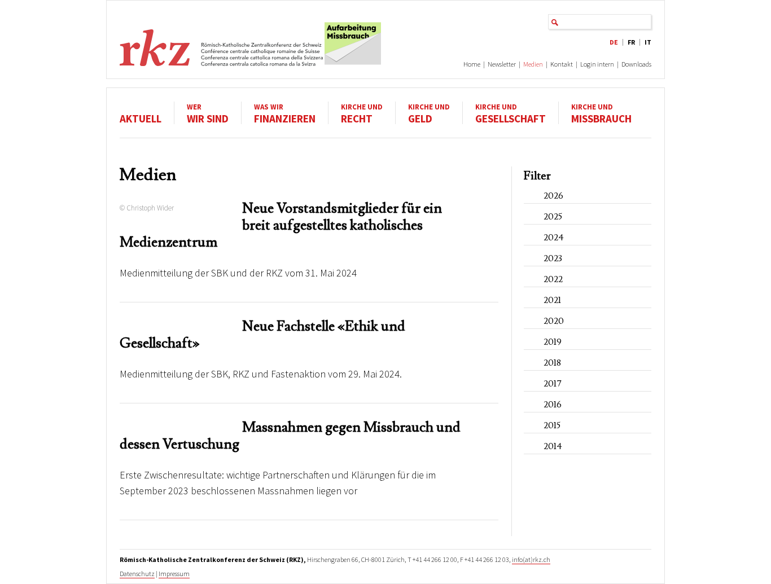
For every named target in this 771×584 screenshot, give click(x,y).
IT (648, 42)
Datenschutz (137, 573)
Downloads (636, 64)
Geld (429, 113)
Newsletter (502, 64)
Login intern (597, 64)
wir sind (208, 113)
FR (631, 42)
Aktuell (140, 118)
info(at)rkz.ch (531, 559)
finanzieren (285, 113)
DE (614, 42)
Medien (533, 64)
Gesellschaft (510, 113)
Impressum (174, 573)
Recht (362, 113)
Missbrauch (601, 113)
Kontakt (561, 64)
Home (471, 64)
